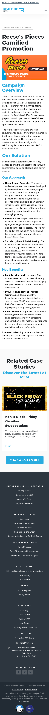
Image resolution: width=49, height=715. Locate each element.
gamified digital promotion (15, 109)
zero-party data (13, 250)
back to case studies (18, 27)
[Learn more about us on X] (24, 672)
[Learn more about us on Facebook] (18, 672)
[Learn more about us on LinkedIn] (30, 672)
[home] (13, 10)
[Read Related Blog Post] (24, 398)
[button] (46, 10)
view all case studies (24, 460)
